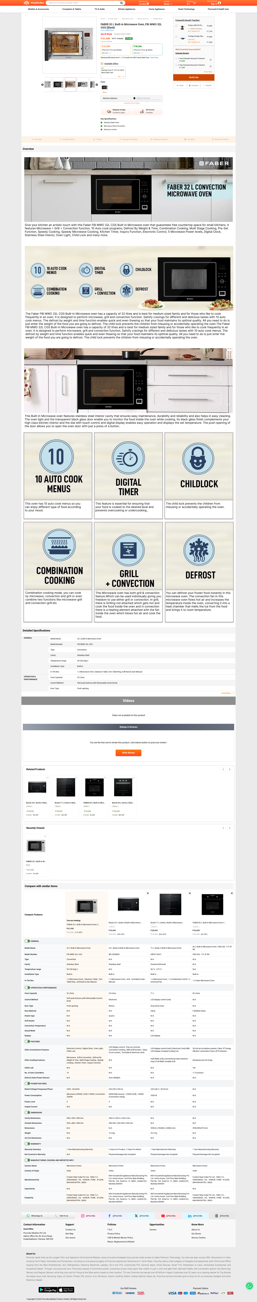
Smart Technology (186, 9)
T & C (109, 1229)
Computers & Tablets (71, 9)
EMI (119, 76)
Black (105, 92)
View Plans (154, 58)
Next (96, 84)
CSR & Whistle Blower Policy (120, 1237)
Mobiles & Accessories (38, 9)
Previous (42, 84)
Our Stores (196, 1233)
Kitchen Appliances (126, 9)
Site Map (69, 1233)
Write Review (128, 752)
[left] (223, 769)
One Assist (70, 1237)
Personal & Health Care (218, 9)
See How (106, 53)
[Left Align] (122, 3)
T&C (123, 76)
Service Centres (199, 1237)
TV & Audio (100, 9)
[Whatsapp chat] (249, 1286)
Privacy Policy (113, 1233)
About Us (196, 1229)
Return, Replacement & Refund (120, 1242)
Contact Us (70, 1229)
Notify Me (194, 77)
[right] (229, 769)
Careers (153, 1229)
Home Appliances (157, 9)
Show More (208, 72)
